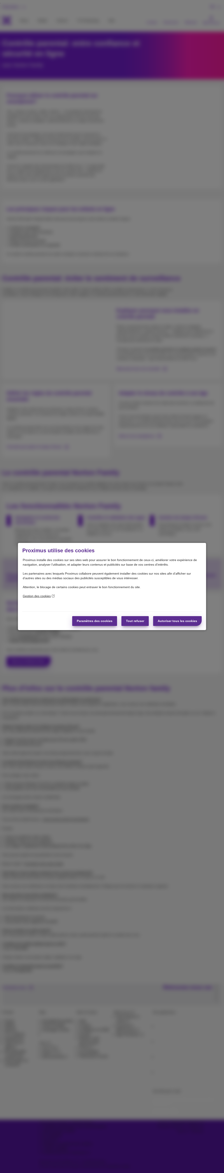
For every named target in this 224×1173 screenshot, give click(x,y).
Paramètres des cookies (94, 621)
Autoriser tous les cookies (177, 621)
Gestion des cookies (37, 596)
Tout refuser (135, 621)
